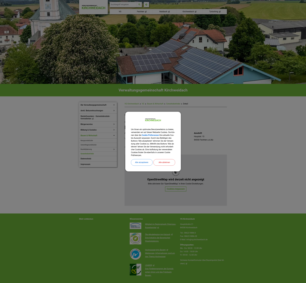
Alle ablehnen (164, 162)
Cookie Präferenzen (150, 135)
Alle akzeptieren (141, 162)
